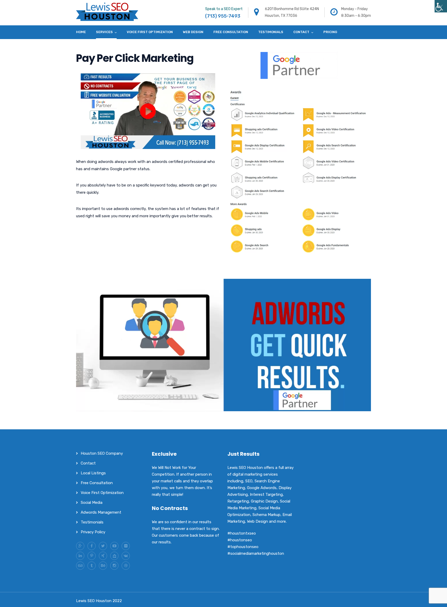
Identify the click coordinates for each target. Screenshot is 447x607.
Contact (301, 32)
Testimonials (270, 32)
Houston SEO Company (102, 453)
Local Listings (93, 473)
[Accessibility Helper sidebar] (441, 6)
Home (81, 32)
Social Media (91, 502)
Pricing (330, 32)
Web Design (193, 32)
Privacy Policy (93, 532)
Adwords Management (101, 512)
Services (104, 32)
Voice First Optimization (150, 32)
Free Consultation (230, 32)
